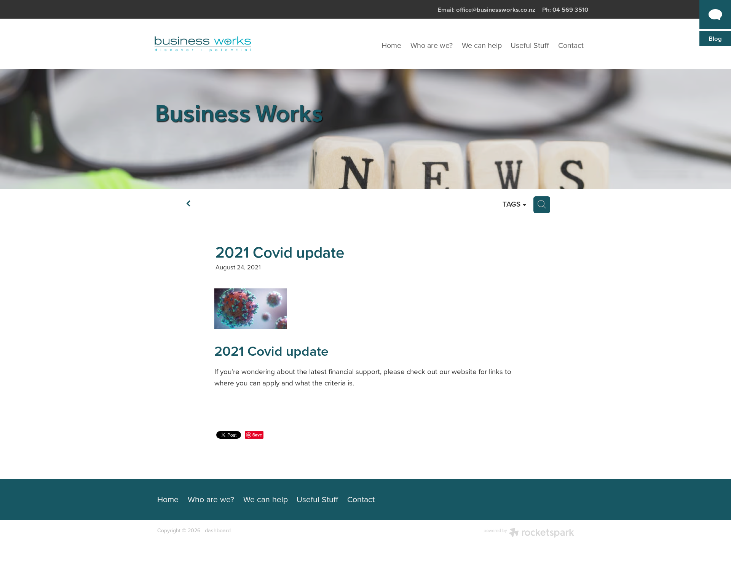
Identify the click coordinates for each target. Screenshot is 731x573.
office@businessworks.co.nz (495, 9)
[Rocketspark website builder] (529, 533)
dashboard (218, 530)
